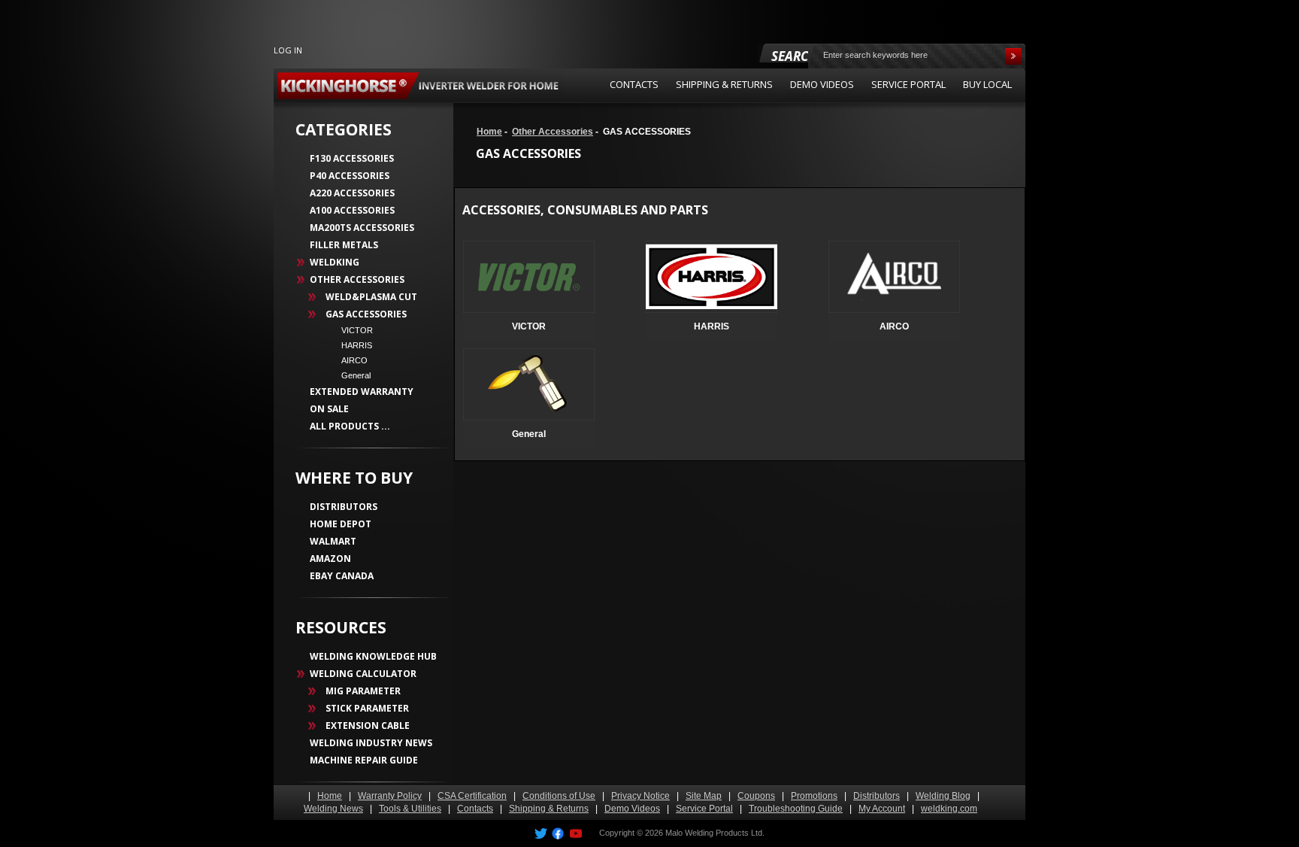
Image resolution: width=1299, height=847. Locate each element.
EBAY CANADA (342, 575)
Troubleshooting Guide (796, 808)
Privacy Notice (640, 796)
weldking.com (949, 808)
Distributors (876, 796)
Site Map (704, 796)
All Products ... (350, 426)
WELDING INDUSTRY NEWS (371, 742)
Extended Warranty (361, 391)
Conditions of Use (558, 796)
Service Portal (704, 808)
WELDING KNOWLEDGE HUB (373, 656)
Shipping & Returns (549, 808)
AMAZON (330, 558)
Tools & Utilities (410, 808)
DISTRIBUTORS (343, 506)
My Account (881, 808)
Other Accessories (552, 131)
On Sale (329, 408)
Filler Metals (344, 244)
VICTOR (352, 330)
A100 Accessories (352, 210)
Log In (288, 50)
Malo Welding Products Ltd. (715, 832)
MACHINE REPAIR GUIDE (364, 760)
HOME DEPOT (340, 524)
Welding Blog (943, 796)
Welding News (333, 808)
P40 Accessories (349, 175)
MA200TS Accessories (362, 227)
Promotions (814, 796)
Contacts (475, 808)
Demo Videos (632, 808)
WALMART (333, 541)
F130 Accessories (352, 158)
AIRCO (350, 360)
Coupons (756, 796)
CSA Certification (472, 796)
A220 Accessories (352, 193)
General (351, 375)
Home (489, 131)
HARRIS (352, 345)
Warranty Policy (390, 796)
